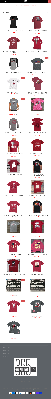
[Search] (46, 1)
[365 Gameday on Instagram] (27, 381)
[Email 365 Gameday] (29, 381)
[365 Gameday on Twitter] (22, 381)
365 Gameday (10, 387)
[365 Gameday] (25, 1)
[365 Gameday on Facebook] (24, 381)
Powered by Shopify (37, 389)
